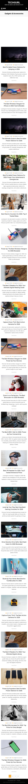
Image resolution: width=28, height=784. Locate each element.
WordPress (23, 782)
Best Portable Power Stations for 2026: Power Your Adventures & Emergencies (14, 177)
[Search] (26, 8)
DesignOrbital (12, 782)
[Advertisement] (14, 31)
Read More (14, 80)
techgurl (14, 2)
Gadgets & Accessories (18, 64)
